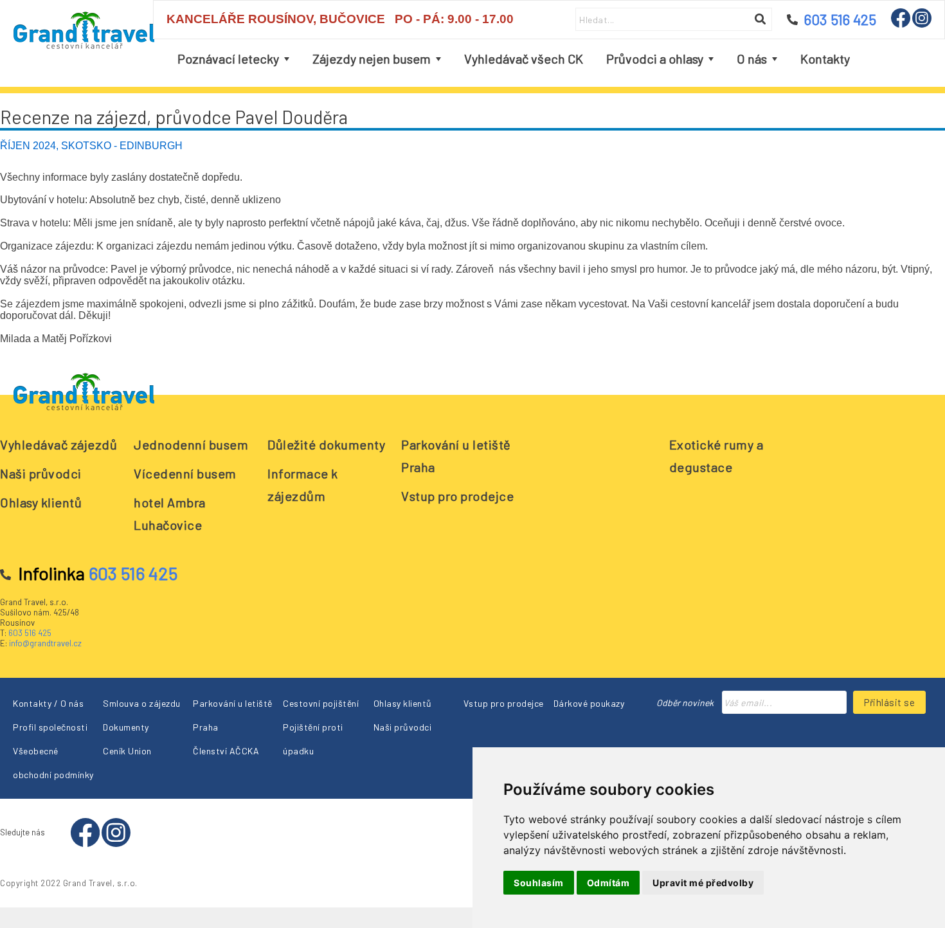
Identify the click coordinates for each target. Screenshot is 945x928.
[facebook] (901, 24)
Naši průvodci (41, 473)
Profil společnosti (50, 727)
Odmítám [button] (608, 882)
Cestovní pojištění (321, 703)
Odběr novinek (685, 702)
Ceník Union (127, 750)
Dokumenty (126, 727)
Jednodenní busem (191, 444)
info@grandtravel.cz (45, 643)
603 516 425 (29, 633)
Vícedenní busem (185, 473)
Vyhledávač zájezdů (58, 444)
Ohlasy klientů (41, 502)
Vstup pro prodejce (457, 496)
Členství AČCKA (226, 750)
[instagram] (922, 24)
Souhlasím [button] (539, 882)
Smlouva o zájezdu (142, 703)
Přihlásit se (889, 702)
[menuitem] (233, 59)
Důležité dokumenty (326, 444)
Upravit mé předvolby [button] (702, 882)
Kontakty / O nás (48, 703)
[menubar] (513, 59)
